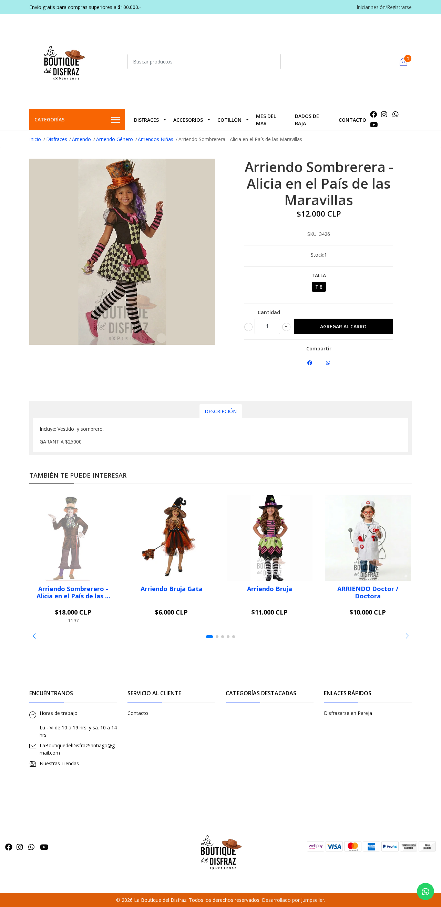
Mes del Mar (266, 120)
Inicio (35, 139)
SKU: (312, 234)
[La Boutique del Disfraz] (63, 60)
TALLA (318, 275)
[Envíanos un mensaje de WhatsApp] (425, 891)
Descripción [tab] (221, 411)
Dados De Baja (307, 120)
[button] (34, 636)
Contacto (352, 120)
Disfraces (146, 120)
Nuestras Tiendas (59, 763)
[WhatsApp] (395, 114)
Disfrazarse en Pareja (348, 713)
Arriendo (81, 139)
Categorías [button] (49, 119)
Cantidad (269, 312)
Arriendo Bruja (269, 589)
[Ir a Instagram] (384, 114)
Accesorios (188, 120)
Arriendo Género (114, 139)
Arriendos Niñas (155, 139)
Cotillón (229, 120)
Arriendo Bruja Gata (172, 589)
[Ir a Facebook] (373, 114)
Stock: (317, 254)
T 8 (318, 286)
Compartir (318, 348)
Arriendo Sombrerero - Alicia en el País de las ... (73, 592)
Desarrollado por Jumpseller (293, 900)
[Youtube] (374, 124)
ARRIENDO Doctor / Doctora (367, 592)
